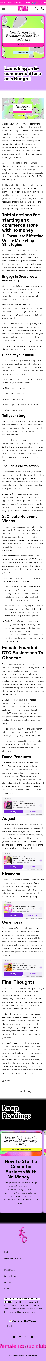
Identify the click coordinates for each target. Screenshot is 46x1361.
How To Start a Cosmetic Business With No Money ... (21, 1169)
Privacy (7, 1288)
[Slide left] (17, 1217)
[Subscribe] (38, 1326)
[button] (3, 8)
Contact (7, 1282)
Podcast (8, 1252)
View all (5, 1124)
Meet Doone (9, 1270)
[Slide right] (28, 1217)
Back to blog (25, 1091)
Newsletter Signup (12, 1258)
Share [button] (7, 1081)
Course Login (10, 1276)
